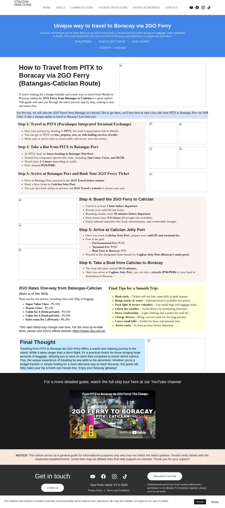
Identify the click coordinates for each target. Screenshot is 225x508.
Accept (200, 502)
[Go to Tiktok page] (209, 7)
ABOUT (60, 7)
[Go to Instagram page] (204, 7)
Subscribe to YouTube (164, 476)
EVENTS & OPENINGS (146, 7)
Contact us (52, 487)
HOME (47, 7)
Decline (214, 502)
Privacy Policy (95, 490)
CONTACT (171, 7)
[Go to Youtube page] (193, 7)
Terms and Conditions (118, 490)
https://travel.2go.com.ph (89, 331)
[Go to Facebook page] (198, 7)
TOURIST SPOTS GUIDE (113, 7)
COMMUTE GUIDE (81, 7)
